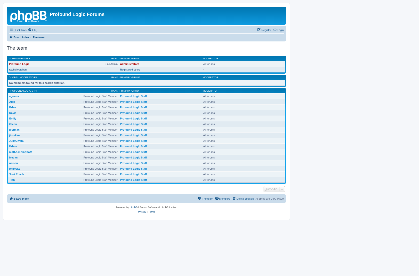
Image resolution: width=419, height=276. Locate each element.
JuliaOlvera (16, 140)
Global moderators (23, 77)
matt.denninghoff (20, 151)
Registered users (130, 69)
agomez (14, 96)
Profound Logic (19, 64)
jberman (14, 129)
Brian (12, 107)
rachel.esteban (18, 69)
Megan (13, 157)
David (12, 112)
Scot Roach (16, 174)
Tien (12, 179)
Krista (13, 146)
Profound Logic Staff (24, 90)
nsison (13, 163)
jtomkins (14, 135)
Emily (12, 118)
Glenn (13, 124)
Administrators (19, 58)
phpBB (133, 207)
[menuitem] (33, 30)
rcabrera (14, 168)
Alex (12, 101)
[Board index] (29, 16)
